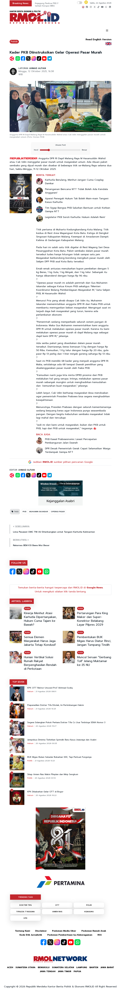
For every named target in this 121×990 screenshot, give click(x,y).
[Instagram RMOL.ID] (26, 571)
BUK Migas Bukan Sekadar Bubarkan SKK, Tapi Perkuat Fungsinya (59, 757)
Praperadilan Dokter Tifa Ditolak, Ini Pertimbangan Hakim (55, 705)
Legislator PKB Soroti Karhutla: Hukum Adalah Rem (75, 217)
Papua (77, 971)
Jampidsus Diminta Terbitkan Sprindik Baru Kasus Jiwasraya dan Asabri (61, 739)
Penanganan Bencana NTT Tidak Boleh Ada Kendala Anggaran (76, 191)
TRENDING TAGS (25, 897)
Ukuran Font (60, 145)
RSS (100, 934)
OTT (57, 905)
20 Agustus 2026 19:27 (46, 726)
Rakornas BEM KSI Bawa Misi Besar (31, 545)
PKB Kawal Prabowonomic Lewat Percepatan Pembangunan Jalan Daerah (71, 441)
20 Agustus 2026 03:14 (45, 778)
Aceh (10, 967)
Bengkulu (44, 967)
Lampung (81, 967)
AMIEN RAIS (57, 911)
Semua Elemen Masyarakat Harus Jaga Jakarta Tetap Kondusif (40, 641)
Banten (93, 967)
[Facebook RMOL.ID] (12, 571)
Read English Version (98, 39)
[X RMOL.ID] (19, 571)
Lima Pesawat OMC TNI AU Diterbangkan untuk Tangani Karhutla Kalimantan (54, 531)
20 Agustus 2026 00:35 (46, 743)
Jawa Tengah (47, 971)
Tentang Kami (22, 930)
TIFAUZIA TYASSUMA (25, 911)
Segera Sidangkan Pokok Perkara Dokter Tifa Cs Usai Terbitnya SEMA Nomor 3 (66, 722)
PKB (24, 511)
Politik (14, 41)
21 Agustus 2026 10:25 (46, 708)
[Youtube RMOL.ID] (40, 571)
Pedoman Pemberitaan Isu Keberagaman (69, 934)
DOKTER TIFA (25, 905)
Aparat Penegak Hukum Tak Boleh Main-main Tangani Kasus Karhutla (76, 200)
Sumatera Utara (25, 967)
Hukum (30, 691)
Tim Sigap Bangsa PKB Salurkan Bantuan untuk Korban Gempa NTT (77, 209)
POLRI (89, 905)
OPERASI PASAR (58, 511)
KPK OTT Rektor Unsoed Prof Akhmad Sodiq (50, 687)
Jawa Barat (107, 967)
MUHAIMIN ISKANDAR (38, 511)
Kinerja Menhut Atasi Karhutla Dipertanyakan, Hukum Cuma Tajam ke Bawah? (40, 619)
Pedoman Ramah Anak (93, 930)
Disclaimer (41, 930)
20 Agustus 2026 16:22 (46, 795)
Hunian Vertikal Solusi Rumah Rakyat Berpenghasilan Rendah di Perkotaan (40, 663)
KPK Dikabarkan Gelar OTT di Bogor (45, 791)
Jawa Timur (64, 971)
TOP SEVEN (18, 681)
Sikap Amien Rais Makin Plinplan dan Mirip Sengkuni (52, 774)
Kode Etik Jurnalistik (30, 934)
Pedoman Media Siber (64, 930)
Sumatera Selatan (63, 967)
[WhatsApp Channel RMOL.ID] (46, 571)
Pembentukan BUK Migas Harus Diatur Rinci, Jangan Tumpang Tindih (94, 641)
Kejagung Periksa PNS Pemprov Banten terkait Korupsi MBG (54, 4)
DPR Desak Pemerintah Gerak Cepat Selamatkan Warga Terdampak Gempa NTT (77, 450)
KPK (25, 918)
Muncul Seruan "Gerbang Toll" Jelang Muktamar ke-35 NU (94, 661)
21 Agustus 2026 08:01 (46, 691)
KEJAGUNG (89, 911)
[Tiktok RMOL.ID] (33, 571)
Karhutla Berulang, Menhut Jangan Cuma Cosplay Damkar (74, 181)
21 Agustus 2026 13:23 (45, 760)
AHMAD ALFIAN (37, 68)
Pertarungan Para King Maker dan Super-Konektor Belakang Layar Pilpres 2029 (92, 619)
